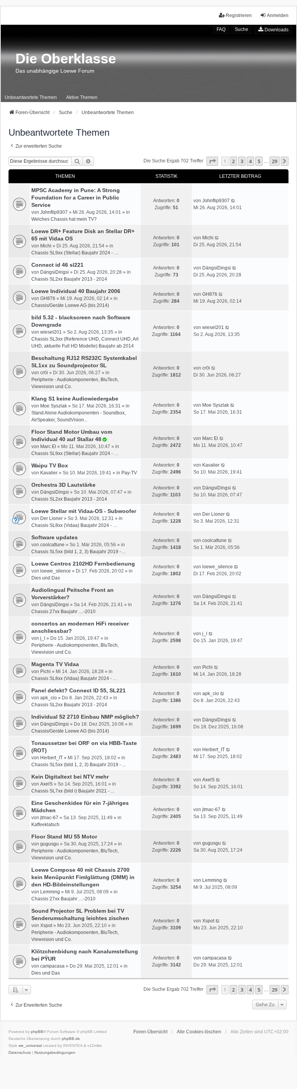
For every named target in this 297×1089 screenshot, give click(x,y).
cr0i (44, 372)
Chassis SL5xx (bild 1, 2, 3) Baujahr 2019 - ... (78, 551)
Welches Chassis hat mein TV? (64, 219)
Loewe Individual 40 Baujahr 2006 (75, 291)
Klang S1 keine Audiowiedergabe (74, 398)
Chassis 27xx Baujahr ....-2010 (63, 611)
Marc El (48, 446)
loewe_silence (55, 571)
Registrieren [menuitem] (239, 15)
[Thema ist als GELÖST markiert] (104, 439)
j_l (42, 638)
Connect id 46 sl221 (57, 265)
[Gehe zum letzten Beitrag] (233, 200)
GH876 (47, 298)
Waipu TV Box (49, 465)
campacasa (52, 966)
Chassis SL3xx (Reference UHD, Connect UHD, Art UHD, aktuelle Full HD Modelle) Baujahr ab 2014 (84, 342)
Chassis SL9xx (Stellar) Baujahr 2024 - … (75, 253)
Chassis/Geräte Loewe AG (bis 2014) (70, 305)
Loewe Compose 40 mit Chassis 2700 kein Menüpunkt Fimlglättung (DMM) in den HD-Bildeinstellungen (83, 877)
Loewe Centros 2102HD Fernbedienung (83, 564)
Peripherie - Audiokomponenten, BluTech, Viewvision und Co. (75, 383)
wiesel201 (51, 332)
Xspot (46, 925)
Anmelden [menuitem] (277, 15)
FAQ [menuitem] (221, 29)
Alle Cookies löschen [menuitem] (199, 1031)
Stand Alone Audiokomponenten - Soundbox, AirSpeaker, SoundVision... (78, 416)
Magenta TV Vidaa (55, 664)
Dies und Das (45, 578)
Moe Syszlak (53, 406)
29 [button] (274, 161)
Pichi (45, 671)
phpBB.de (71, 1038)
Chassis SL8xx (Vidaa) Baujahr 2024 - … (74, 525)
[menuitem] (273, 30)
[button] (212, 161)
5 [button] (259, 161)
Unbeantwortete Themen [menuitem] (31, 97)
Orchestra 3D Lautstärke (63, 485)
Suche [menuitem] (241, 29)
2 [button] (233, 161)
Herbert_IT (51, 757)
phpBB (37, 1031)
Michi (45, 246)
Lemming (50, 892)
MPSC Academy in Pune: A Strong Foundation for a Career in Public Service (75, 197)
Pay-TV (129, 472)
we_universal (30, 1045)
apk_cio (48, 697)
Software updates (54, 537)
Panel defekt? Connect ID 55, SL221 (78, 690)
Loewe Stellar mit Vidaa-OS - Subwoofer (83, 511)
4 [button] (250, 161)
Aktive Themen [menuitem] (81, 97)
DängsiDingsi (54, 272)
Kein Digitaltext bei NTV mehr (70, 777)
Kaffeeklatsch (45, 824)
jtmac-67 (49, 817)
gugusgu (49, 844)
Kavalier (49, 472)
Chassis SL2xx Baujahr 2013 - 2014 (69, 279)
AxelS (46, 784)
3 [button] (242, 161)
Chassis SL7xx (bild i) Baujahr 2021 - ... (72, 791)
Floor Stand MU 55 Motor (64, 836)
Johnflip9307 (54, 212)
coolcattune (52, 544)
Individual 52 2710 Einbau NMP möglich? (85, 717)
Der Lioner (51, 518)
